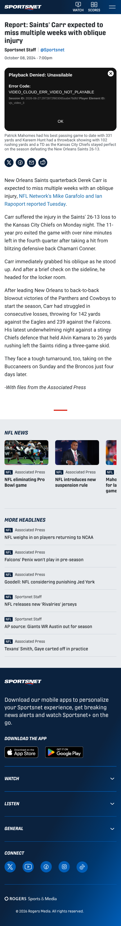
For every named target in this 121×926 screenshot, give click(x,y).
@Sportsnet (52, 49)
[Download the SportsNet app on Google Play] (64, 751)
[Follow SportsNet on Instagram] (64, 866)
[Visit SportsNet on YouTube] (28, 866)
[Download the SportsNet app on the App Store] (21, 751)
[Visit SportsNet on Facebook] (46, 866)
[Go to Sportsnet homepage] (23, 7)
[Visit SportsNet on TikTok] (82, 866)
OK (60, 121)
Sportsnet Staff (20, 49)
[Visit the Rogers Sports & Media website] (31, 899)
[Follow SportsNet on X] (10, 866)
